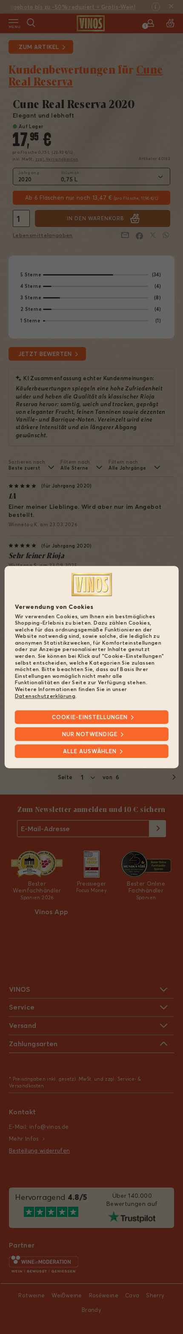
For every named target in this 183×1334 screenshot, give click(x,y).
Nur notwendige (89, 734)
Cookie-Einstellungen (90, 717)
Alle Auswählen (90, 751)
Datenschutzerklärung (45, 696)
